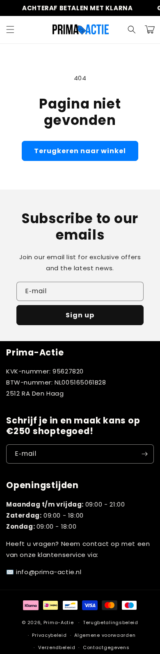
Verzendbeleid (56, 647)
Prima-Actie (58, 622)
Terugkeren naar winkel (80, 151)
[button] (10, 29)
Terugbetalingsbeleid (110, 622)
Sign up (80, 315)
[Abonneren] (144, 454)
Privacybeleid (49, 635)
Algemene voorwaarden (104, 635)
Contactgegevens (106, 647)
